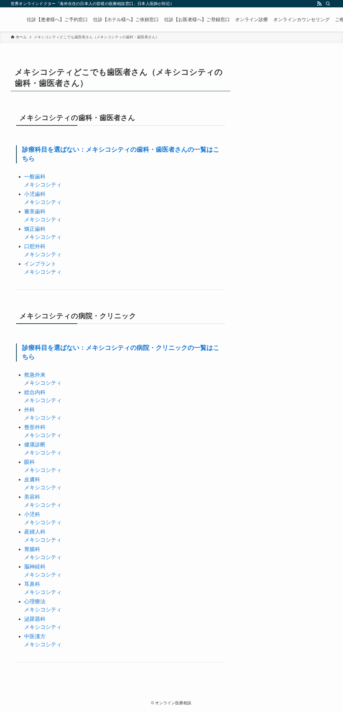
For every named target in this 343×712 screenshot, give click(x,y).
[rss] (319, 3)
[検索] (328, 3)
